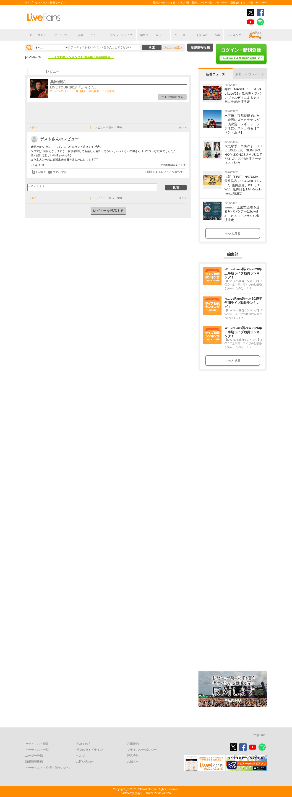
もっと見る (233, 233)
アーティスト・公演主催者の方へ (47, 767)
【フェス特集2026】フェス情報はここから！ (78, 57)
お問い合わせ (85, 761)
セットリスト (37, 35)
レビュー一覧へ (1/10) (108, 127)
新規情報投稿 (200, 47)
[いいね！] (38, 172)
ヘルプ (80, 755)
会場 (80, 35)
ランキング (234, 35)
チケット (96, 35)
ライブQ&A (200, 35)
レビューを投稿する (108, 211)
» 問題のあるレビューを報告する (165, 172)
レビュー (53, 71)
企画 (217, 35)
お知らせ (133, 761)
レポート (161, 35)
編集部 (144, 35)
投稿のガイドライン (89, 749)
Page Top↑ (260, 735)
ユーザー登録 (34, 755)
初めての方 (83, 743)
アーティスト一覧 (37, 749)
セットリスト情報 (37, 743)
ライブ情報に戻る (172, 97)
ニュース (179, 35)
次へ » (183, 127)
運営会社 (133, 755)
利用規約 (133, 743)
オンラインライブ (121, 35)
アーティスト (62, 35)
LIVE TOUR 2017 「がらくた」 (74, 87)
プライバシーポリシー (142, 749)
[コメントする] (57, 172)
